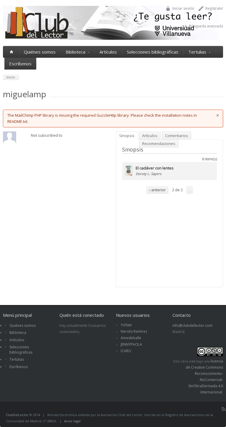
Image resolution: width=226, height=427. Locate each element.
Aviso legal (72, 421)
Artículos (108, 52)
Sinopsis (126, 135)
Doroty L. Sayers (149, 173)
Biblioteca (75, 52)
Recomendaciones (158, 143)
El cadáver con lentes (155, 168)
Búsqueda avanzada (206, 26)
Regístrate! (214, 8)
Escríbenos (20, 64)
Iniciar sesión (183, 8)
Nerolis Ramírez (134, 331)
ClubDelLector (17, 415)
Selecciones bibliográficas (152, 52)
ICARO (126, 350)
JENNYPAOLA (131, 344)
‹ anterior (157, 189)
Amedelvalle (131, 337)
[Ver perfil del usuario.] (9, 143)
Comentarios (176, 135)
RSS (223, 409)
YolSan (126, 324)
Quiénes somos (40, 52)
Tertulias (197, 52)
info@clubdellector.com (192, 325)
